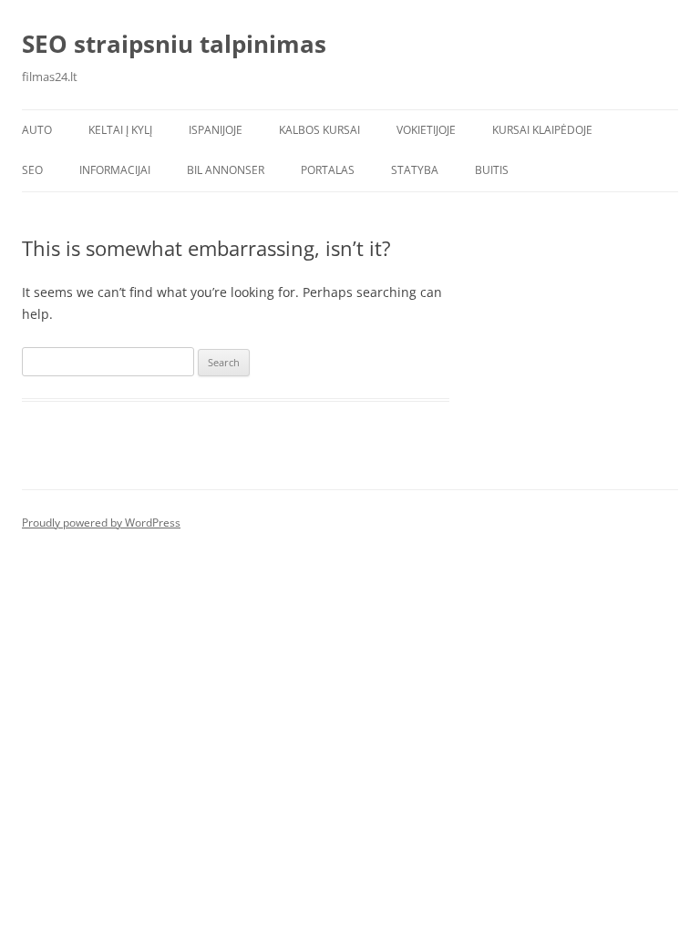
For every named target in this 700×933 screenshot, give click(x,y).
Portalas (328, 170)
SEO (32, 170)
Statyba (414, 170)
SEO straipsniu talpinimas (174, 43)
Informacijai (114, 170)
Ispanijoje (215, 130)
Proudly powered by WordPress (101, 522)
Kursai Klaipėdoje (542, 130)
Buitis (492, 170)
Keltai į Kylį (120, 130)
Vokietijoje (426, 130)
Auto (37, 130)
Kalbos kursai (319, 130)
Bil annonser (225, 170)
